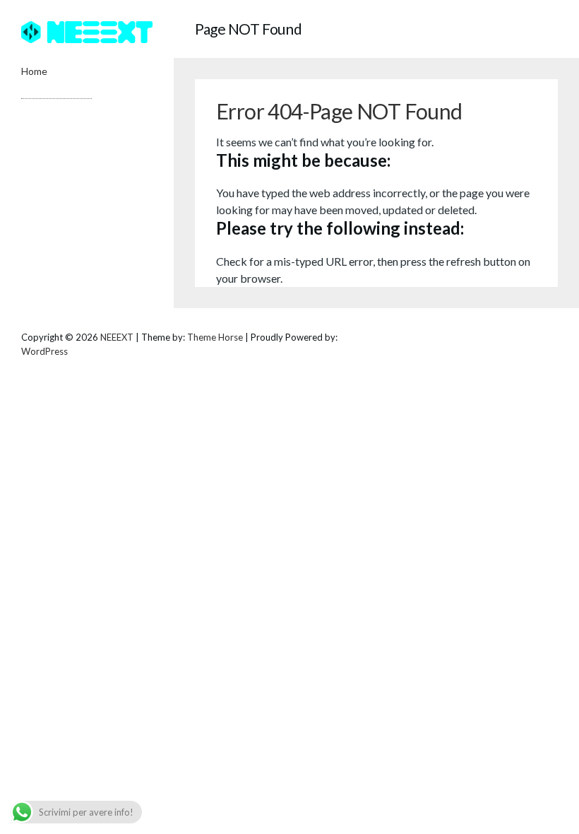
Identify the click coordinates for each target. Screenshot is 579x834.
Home (34, 71)
